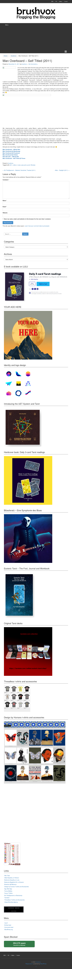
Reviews (33, 165)
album (15, 165)
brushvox (13, 56)
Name (5, 200)
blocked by (21, 944)
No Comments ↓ (33, 64)
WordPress (43, 964)
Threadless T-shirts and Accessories (14, 900)
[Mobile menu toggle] (66, 51)
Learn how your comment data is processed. (37, 226)
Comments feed (8, 927)
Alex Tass (7, 875)
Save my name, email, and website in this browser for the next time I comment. (27, 219)
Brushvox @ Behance (10, 884)
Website (5, 213)
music (19, 165)
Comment (6, 180)
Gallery (60, 1)
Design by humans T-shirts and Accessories (16, 886)
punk (28, 165)
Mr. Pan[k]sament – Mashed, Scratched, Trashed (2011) (19, 170)
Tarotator (6, 898)
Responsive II (29, 964)
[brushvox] (36, 13)
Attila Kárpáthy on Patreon (11, 878)
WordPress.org (8, 929)
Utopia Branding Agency (11, 902)
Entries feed (7, 925)
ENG (52, 1)
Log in (6, 923)
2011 (11, 165)
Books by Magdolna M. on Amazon (14, 882)
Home (5, 56)
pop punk (24, 165)
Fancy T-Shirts (8, 893)
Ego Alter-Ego (8, 889)
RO (56, 1)
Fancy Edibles (8, 891)
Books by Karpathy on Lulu (11, 880)
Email (5, 206)
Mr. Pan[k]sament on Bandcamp (13, 895)
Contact (66, 1)
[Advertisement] (36, 36)
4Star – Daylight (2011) (62, 170)
